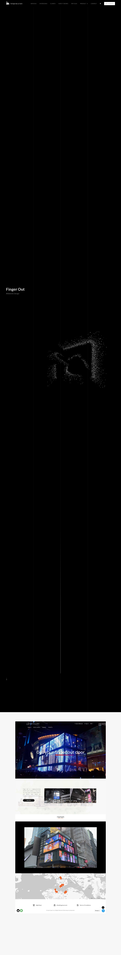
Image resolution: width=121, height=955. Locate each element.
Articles (74, 3)
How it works (63, 3)
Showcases (43, 3)
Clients (52, 3)
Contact (94, 3)
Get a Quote (109, 3)
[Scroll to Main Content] (7, 678)
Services (34, 3)
